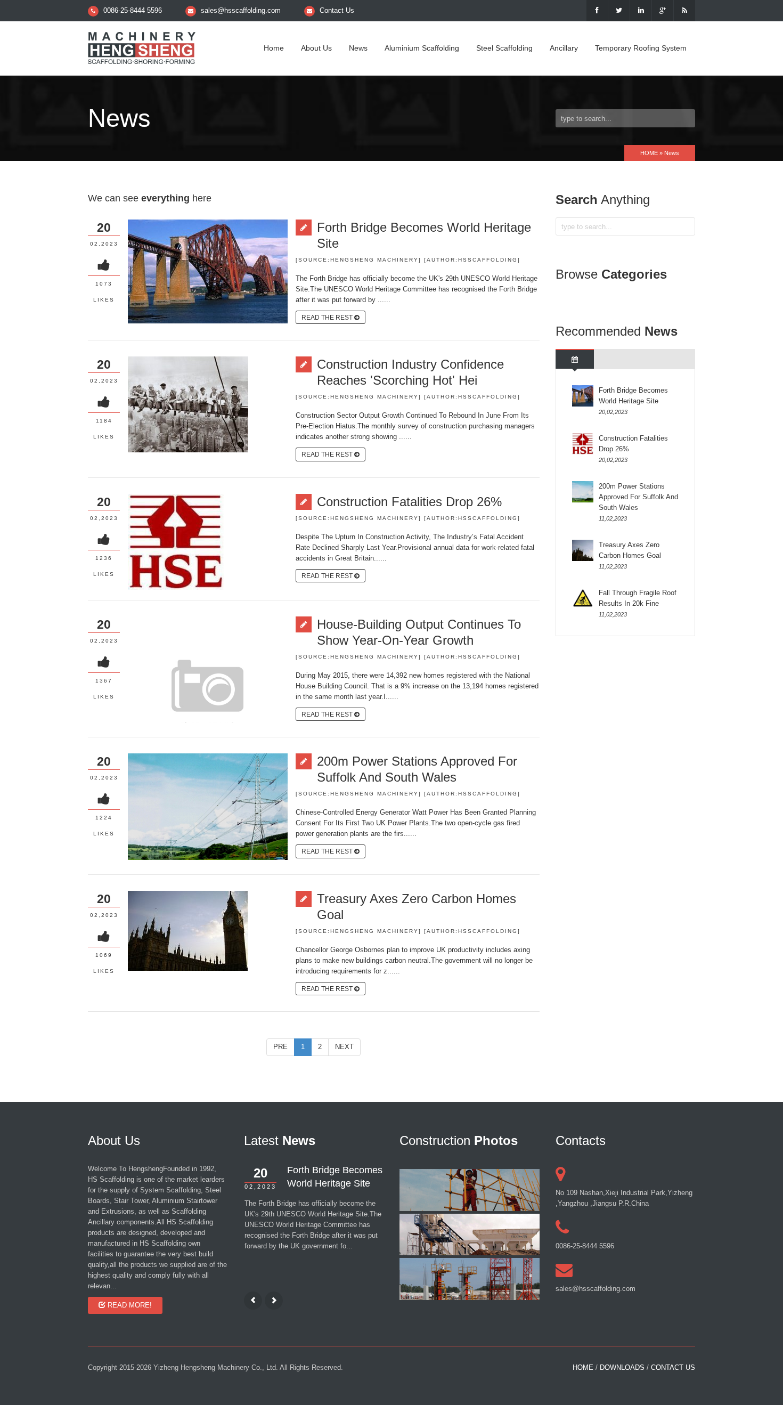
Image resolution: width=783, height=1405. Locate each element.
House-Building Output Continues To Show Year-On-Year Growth (419, 632)
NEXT (344, 1047)
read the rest (327, 317)
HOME (649, 153)
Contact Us (337, 10)
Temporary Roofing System (641, 48)
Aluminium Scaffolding (422, 48)
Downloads (622, 1367)
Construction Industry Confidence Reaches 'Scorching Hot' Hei (410, 372)
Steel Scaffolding (504, 48)
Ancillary (564, 48)
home (583, 1367)
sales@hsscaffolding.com (241, 10)
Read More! (128, 1305)
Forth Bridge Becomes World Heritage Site (424, 235)
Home (274, 48)
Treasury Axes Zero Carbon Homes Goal (416, 906)
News (358, 48)
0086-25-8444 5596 (132, 10)
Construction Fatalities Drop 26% (409, 501)
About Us (316, 48)
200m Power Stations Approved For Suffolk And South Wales (417, 769)
